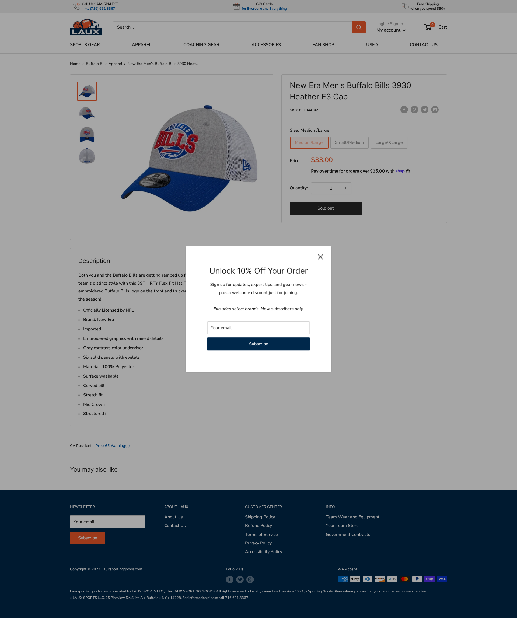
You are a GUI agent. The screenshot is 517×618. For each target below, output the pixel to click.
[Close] (320, 257)
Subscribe (258, 344)
